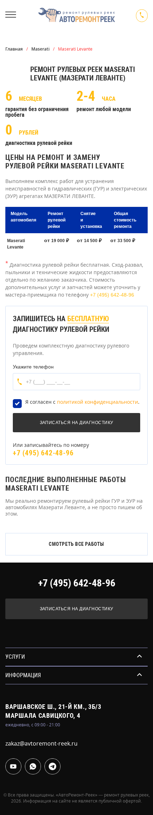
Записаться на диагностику (77, 608)
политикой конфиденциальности (97, 401)
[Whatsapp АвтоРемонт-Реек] (33, 766)
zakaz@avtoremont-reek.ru (41, 743)
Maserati (40, 49)
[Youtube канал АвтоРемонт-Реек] (13, 766)
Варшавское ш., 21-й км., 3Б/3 (53, 706)
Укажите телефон (33, 367)
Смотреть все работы (76, 544)
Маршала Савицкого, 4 (42, 715)
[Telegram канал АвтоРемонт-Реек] (52, 766)
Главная (14, 49)
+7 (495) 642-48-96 (112, 295)
